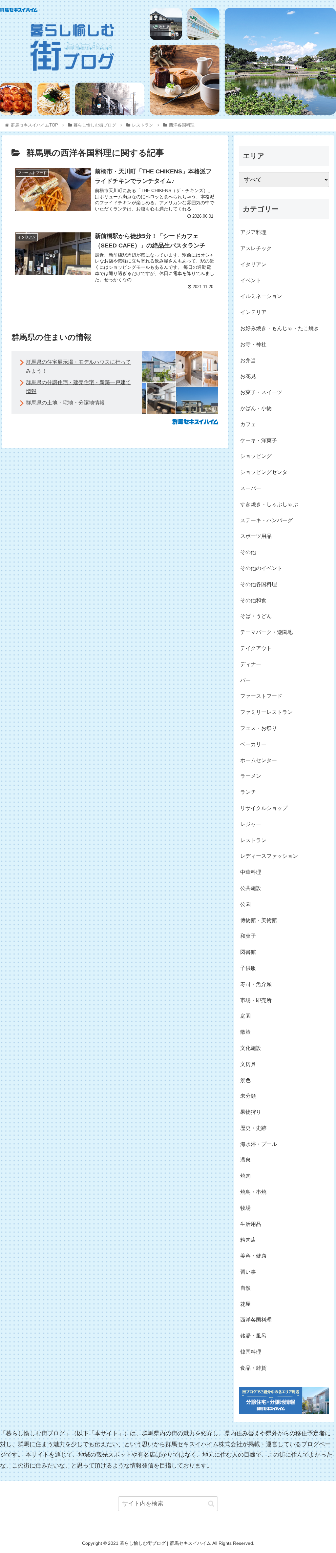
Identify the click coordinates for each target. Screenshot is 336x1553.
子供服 (248, 968)
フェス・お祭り (258, 728)
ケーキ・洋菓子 (258, 440)
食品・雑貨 (253, 1368)
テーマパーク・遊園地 (266, 632)
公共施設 (250, 888)
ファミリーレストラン (266, 712)
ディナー (250, 664)
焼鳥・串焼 (253, 1192)
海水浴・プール (258, 1144)
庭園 (245, 1016)
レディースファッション (269, 856)
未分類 (248, 1096)
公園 (245, 904)
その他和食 (253, 600)
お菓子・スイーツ (261, 392)
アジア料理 (253, 232)
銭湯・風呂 (253, 1336)
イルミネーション (261, 296)
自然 (245, 1288)
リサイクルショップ (263, 808)
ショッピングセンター (266, 472)
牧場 (245, 1208)
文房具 (248, 1064)
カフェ (248, 424)
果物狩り (250, 1112)
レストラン (253, 840)
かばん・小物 (256, 408)
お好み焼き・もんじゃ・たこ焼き (279, 328)
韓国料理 (250, 1352)
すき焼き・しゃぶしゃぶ (269, 504)
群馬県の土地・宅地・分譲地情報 (65, 402)
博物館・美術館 (258, 920)
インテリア (253, 312)
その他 (248, 552)
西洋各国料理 (256, 1320)
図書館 (248, 952)
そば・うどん (256, 616)
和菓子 (248, 936)
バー (245, 680)
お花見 (248, 376)
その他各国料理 (258, 584)
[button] (211, 1503)
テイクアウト (256, 648)
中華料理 (250, 872)
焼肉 (245, 1176)
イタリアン (253, 264)
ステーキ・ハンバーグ (266, 520)
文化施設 (250, 1048)
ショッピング (256, 456)
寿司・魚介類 (256, 984)
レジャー (250, 824)
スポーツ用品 (256, 536)
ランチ (248, 792)
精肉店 (248, 1240)
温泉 (245, 1160)
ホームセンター (258, 760)
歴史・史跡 (253, 1128)
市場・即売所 (256, 1000)
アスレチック (256, 248)
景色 (245, 1080)
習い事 (248, 1272)
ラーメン (250, 776)
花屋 (245, 1304)
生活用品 (250, 1224)
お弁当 (248, 360)
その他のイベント (261, 568)
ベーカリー (253, 744)
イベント (250, 280)
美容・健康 (253, 1256)
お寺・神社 (253, 344)
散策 (245, 1032)
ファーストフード (261, 696)
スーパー (250, 488)
